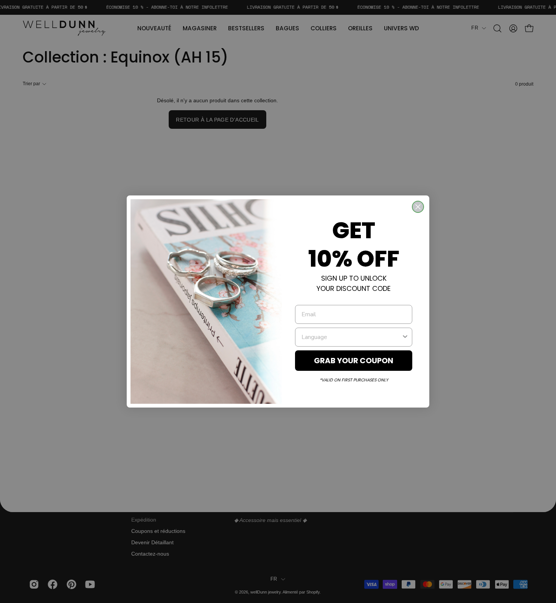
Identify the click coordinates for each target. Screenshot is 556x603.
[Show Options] (405, 337)
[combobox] (351, 337)
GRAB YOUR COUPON (353, 360)
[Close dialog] (418, 206)
